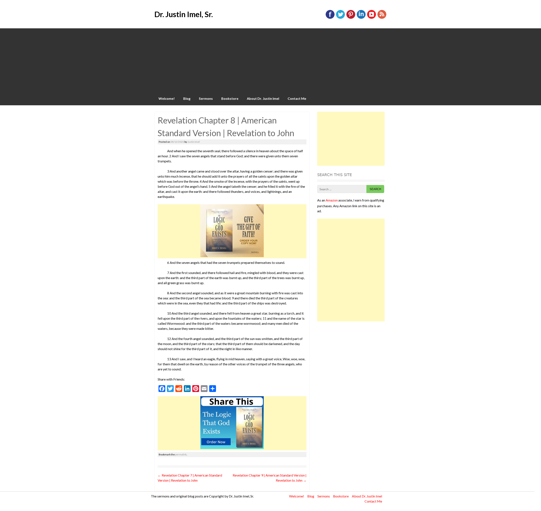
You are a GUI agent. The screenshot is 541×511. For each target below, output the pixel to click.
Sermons (206, 98)
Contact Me (297, 98)
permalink (181, 454)
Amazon (332, 200)
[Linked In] (361, 18)
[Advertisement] (270, 60)
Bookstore (229, 98)
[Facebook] (330, 18)
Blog (186, 98)
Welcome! (166, 98)
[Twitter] (340, 18)
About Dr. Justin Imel (263, 98)
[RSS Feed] (382, 18)
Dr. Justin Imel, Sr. (183, 14)
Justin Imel (193, 141)
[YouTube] (371, 18)
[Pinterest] (351, 18)
